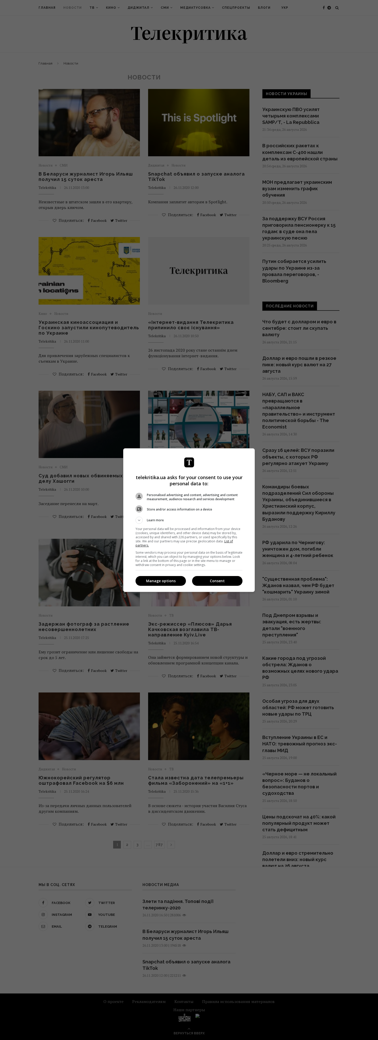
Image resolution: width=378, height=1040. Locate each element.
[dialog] (189, 520)
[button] (189, 520)
